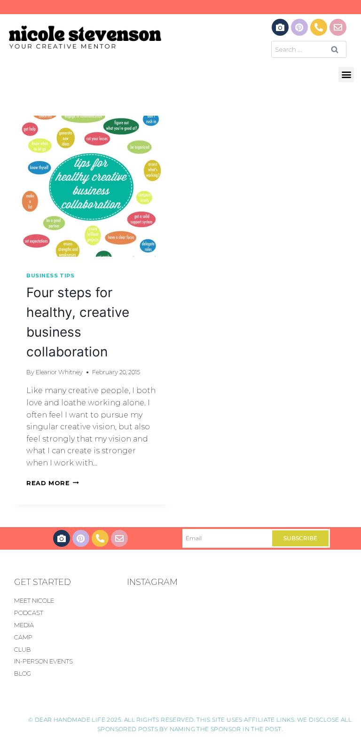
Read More (52, 483)
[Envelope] (338, 27)
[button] (346, 74)
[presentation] (91, 186)
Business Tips (50, 275)
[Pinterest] (299, 27)
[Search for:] (308, 49)
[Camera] (280, 27)
